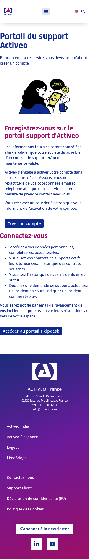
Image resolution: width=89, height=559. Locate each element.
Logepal (14, 447)
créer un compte (14, 63)
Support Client (19, 488)
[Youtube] (52, 544)
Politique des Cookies (25, 509)
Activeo (11, 172)
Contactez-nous (20, 477)
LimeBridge (16, 457)
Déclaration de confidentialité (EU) (36, 498)
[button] (46, 11)
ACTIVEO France (45, 389)
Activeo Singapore (22, 436)
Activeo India (18, 426)
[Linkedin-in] (36, 544)
